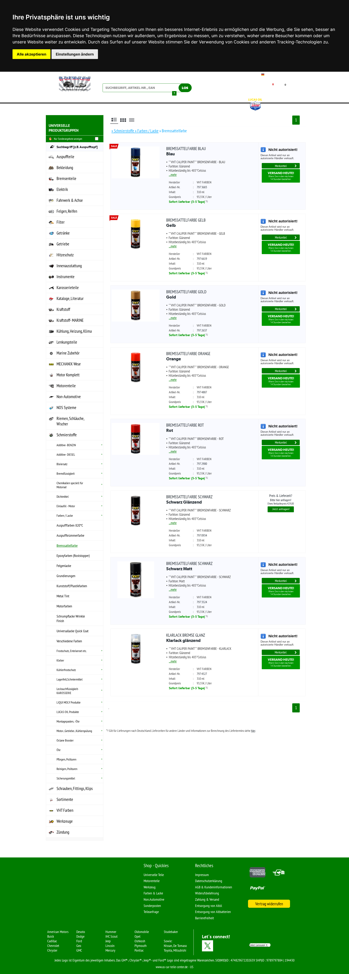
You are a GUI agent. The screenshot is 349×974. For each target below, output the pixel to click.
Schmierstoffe (67, 435)
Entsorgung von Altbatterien (213, 911)
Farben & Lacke (153, 893)
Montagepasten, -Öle (68, 721)
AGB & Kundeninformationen (213, 887)
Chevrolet (53, 945)
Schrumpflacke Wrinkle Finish (71, 618)
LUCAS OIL (255, 99)
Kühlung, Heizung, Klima (74, 331)
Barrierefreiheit (204, 918)
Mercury (110, 950)
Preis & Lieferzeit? (281, 499)
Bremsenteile (66, 178)
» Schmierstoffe (123, 131)
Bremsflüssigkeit (66, 473)
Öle (59, 750)
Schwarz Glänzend (189, 499)
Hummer (110, 931)
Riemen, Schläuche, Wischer (70, 421)
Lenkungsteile (67, 342)
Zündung (63, 832)
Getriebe (63, 244)
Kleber (60, 660)
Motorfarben (64, 606)
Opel (137, 936)
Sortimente (65, 799)
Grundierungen (66, 575)
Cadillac (52, 941)
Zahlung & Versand (207, 899)
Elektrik (62, 189)
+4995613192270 (276, 74)
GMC (79, 950)
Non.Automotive (154, 899)
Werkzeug (150, 887)
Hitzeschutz (65, 255)
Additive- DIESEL (66, 454)
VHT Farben (65, 810)
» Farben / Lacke (147, 131)
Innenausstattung (69, 265)
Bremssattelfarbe (67, 545)
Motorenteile (66, 385)
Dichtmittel (63, 496)
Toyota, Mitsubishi (175, 950)
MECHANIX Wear (69, 364)
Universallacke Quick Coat (72, 631)
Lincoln (110, 945)
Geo (78, 945)
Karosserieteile (68, 287)
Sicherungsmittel (66, 778)
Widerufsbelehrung (207, 893)
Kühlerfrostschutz (66, 670)
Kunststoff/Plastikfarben (72, 586)
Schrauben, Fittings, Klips (75, 788)
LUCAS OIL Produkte (68, 712)
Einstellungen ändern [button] (75, 54)
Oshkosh (140, 941)
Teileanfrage (151, 911)
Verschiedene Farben (69, 641)
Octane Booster (65, 740)
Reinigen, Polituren (67, 769)
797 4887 (202, 392)
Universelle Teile (154, 874)
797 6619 (202, 259)
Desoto (80, 931)
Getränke (63, 233)
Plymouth (141, 945)
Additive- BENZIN (66, 445)
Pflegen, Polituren (66, 759)
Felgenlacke (64, 565)
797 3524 (202, 602)
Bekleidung (65, 167)
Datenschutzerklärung (208, 880)
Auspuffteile (65, 156)
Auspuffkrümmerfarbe (70, 535)
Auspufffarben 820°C (70, 525)
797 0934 (202, 535)
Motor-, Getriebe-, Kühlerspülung (74, 731)
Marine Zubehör (68, 353)
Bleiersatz (62, 464)
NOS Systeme (66, 407)
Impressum (202, 874)
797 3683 (202, 187)
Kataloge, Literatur (70, 298)
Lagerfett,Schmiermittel (70, 679)
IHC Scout (111, 936)
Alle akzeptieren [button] (31, 54)
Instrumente (66, 276)
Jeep (108, 941)
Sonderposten (152, 905)
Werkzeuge (65, 821)
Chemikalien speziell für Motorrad (70, 485)
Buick (50, 936)
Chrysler (52, 950)
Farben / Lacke (65, 515)
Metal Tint (63, 596)
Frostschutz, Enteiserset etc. (72, 651)
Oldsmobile (142, 931)
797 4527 (202, 674)
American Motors (57, 931)
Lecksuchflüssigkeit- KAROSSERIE (68, 691)
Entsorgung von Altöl (208, 905)
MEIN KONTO (242, 90)
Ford (79, 941)
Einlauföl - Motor (66, 506)
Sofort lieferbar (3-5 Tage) (187, 202)
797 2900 (202, 464)
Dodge (80, 936)
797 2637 (202, 330)
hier (253, 731)
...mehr (173, 175)
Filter (61, 222)
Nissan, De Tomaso (175, 945)
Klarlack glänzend (185, 638)
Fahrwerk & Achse (70, 200)
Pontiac (139, 950)
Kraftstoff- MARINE (70, 320)
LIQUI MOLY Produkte (69, 702)
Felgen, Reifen (67, 211)
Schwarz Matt (189, 566)
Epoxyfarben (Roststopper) (73, 555)
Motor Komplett (68, 375)
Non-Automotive (69, 396)
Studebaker (171, 931)
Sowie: (168, 941)
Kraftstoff (63, 309)
